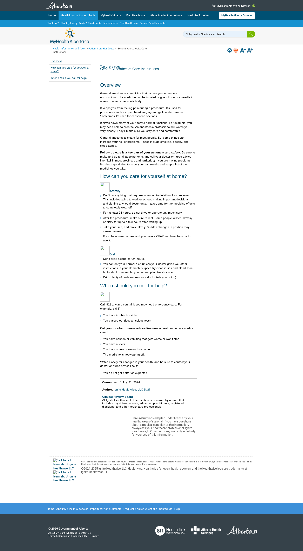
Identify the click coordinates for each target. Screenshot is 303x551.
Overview (56, 61)
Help (177, 508)
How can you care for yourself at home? (69, 69)
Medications (110, 23)
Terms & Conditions (59, 536)
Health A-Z (53, 23)
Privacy (95, 536)
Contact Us (165, 508)
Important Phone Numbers (105, 508)
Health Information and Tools (78, 15)
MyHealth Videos (111, 15)
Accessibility (80, 536)
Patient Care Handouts (153, 23)
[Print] (236, 50)
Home (52, 15)
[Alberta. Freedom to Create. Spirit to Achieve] (239, 532)
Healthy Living (69, 23)
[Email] (230, 50)
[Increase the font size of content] (250, 50)
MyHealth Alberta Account (236, 15)
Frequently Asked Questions (140, 508)
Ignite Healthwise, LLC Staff (132, 389)
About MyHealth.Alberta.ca (166, 15)
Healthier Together (198, 15)
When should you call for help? (68, 78)
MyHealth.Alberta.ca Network (234, 5)
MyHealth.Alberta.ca (69, 36)
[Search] (251, 34)
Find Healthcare (135, 15)
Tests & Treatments (90, 23)
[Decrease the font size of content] (243, 50)
